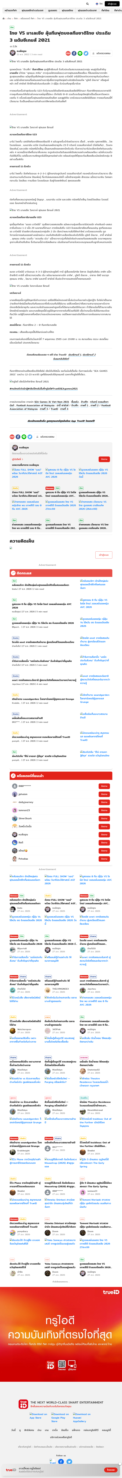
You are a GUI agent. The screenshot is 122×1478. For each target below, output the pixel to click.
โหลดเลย (111, 1469)
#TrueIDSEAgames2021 (64, 389)
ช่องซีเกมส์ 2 (89, 355)
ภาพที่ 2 (94, 405)
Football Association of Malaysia (35, 405)
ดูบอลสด (52, 10)
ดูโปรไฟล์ (16, 459)
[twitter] (69, 1462)
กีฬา (16, 18)
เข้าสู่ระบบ (112, 3)
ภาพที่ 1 (84, 405)
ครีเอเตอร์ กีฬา (27, 18)
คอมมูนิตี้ (106, 1430)
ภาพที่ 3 (44, 409)
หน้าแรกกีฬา (11, 10)
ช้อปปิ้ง (64, 1430)
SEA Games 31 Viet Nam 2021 (51, 402)
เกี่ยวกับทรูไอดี (24, 1446)
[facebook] (61, 1462)
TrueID (8, 4)
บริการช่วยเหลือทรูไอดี (61, 1437)
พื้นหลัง (75, 402)
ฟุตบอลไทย (67, 10)
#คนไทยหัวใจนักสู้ (19, 389)
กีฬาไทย (105, 10)
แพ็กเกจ (76, 1430)
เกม (47, 1430)
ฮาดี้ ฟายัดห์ (62, 405)
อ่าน (9, 18)
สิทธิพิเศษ (29, 1430)
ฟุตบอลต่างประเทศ (87, 10)
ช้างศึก (84, 402)
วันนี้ (13, 1430)
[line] (53, 1462)
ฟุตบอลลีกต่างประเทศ (32, 10)
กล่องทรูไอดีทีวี (91, 1430)
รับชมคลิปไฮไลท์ (61, 359)
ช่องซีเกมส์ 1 (74, 355)
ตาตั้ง (55, 1430)
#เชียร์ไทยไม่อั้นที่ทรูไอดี (39, 389)
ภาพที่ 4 (64, 409)
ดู (20, 1430)
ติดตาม (104, 459)
